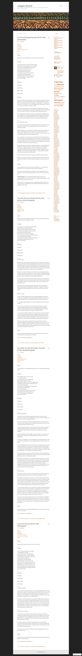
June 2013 (56, 191)
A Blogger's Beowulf (24, 6)
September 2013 (57, 188)
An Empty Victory (20, 209)
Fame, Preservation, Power (22, 49)
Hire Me (26, 29)
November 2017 (56, 129)
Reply (44, 192)
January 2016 (56, 155)
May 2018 (55, 123)
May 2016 (55, 150)
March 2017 (56, 138)
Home (19, 29)
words (61, 105)
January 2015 (56, 169)
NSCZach (58, 67)
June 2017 (56, 134)
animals (55, 84)
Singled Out (19, 48)
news (55, 98)
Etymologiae (56, 89)
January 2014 (56, 183)
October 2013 (56, 187)
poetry (24, 192)
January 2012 (56, 211)
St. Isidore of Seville (57, 104)
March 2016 (56, 152)
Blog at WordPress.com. (41, 652)
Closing (18, 51)
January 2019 (56, 117)
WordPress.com (57, 220)
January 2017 (56, 140)
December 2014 (56, 170)
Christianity (58, 86)
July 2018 (55, 120)
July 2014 (55, 176)
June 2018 (56, 121)
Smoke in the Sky (20, 360)
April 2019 (56, 113)
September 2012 (57, 202)
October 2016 (56, 144)
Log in (55, 217)
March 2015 (56, 166)
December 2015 (56, 156)
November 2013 (56, 185)
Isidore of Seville (57, 96)
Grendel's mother (57, 93)
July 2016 (55, 148)
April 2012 (56, 208)
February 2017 (56, 139)
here (31, 337)
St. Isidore (63, 102)
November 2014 (56, 171)
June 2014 (56, 177)
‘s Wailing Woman (22, 358)
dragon (62, 88)
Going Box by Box (57, 57)
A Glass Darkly (56, 56)
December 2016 (56, 142)
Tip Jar (36, 29)
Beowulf (21, 192)
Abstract (18, 44)
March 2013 (56, 195)
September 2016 (57, 145)
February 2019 (56, 116)
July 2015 (55, 162)
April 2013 (56, 194)
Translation (19, 45)
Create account (56, 216)
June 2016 (56, 149)
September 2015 (57, 159)
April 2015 (56, 165)
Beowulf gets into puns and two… (60, 72)
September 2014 (57, 174)
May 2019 (55, 112)
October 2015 (56, 158)
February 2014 (56, 182)
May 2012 (55, 207)
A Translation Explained (21, 534)
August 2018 (56, 119)
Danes (55, 88)
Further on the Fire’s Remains (22, 536)
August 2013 (56, 189)
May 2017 (55, 136)
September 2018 (57, 118)
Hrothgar (56, 95)
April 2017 (56, 137)
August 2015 (56, 161)
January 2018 (56, 127)
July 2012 (55, 204)
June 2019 (56, 111)
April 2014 (56, 179)
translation (27, 192)
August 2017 (56, 132)
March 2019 (56, 114)
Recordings (19, 46)
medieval (63, 96)
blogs (55, 86)
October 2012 (56, 201)
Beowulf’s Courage (20, 210)
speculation (57, 102)
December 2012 (56, 198)
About (22, 29)
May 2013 (55, 192)
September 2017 (57, 131)
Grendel (56, 92)
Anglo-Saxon (34, 192)
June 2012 (56, 206)
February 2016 (56, 153)
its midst (41, 167)
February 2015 (56, 168)
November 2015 (56, 157)
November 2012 (56, 200)
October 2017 (56, 130)
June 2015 (56, 163)
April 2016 (56, 151)
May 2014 (55, 178)
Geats (60, 89)
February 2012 (56, 210)
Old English (40, 192)
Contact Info (31, 29)
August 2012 (56, 203)
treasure (39, 342)
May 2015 (55, 164)
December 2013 (56, 184)
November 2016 (56, 143)
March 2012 (56, 209)
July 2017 (55, 133)
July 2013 (55, 190)
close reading (62, 86)
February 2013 (56, 196)
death (37, 192)
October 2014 (56, 172)
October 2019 (56, 110)
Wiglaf (58, 105)
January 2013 (56, 197)
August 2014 (56, 175)
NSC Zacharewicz (57, 59)
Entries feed (56, 218)
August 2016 (56, 146)
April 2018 (56, 124)
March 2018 (56, 125)
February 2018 (56, 126)
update (55, 105)
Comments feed (57, 219)
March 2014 (56, 181)
